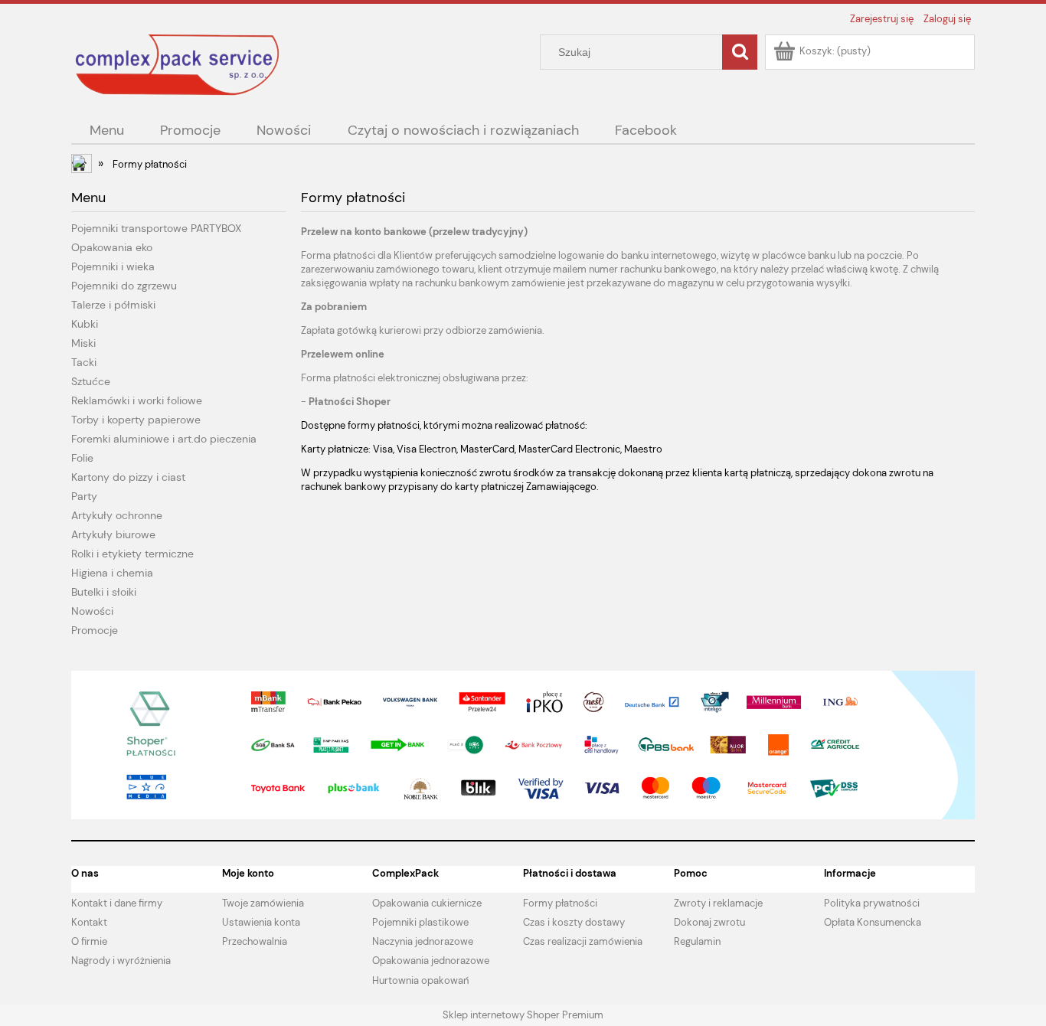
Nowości (92, 611)
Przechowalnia (254, 941)
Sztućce (90, 381)
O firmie (89, 941)
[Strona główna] (178, 64)
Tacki (83, 362)
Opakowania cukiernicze (427, 903)
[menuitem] (106, 130)
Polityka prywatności (872, 903)
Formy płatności (560, 903)
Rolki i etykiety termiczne (132, 553)
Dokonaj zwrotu (709, 922)
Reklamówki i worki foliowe (136, 400)
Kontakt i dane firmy (116, 903)
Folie (82, 458)
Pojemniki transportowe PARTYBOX (156, 228)
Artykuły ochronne (116, 515)
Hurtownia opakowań (420, 980)
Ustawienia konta (261, 922)
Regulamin (697, 941)
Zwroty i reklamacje (718, 903)
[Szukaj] (739, 52)
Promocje (94, 630)
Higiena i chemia (112, 573)
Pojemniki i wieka (113, 266)
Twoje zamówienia (263, 903)
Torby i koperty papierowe (136, 419)
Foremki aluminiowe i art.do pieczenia (164, 439)
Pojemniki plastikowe (420, 922)
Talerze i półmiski (113, 305)
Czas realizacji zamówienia (582, 941)
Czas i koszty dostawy (574, 922)
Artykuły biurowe (113, 534)
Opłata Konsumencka (872, 922)
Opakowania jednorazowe (430, 960)
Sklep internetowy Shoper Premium (523, 1014)
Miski (83, 343)
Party (84, 496)
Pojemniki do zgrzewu (124, 285)
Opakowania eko (111, 247)
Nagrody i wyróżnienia (121, 960)
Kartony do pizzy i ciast (128, 477)
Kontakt (89, 922)
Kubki (84, 324)
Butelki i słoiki (103, 592)
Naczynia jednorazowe (422, 941)
